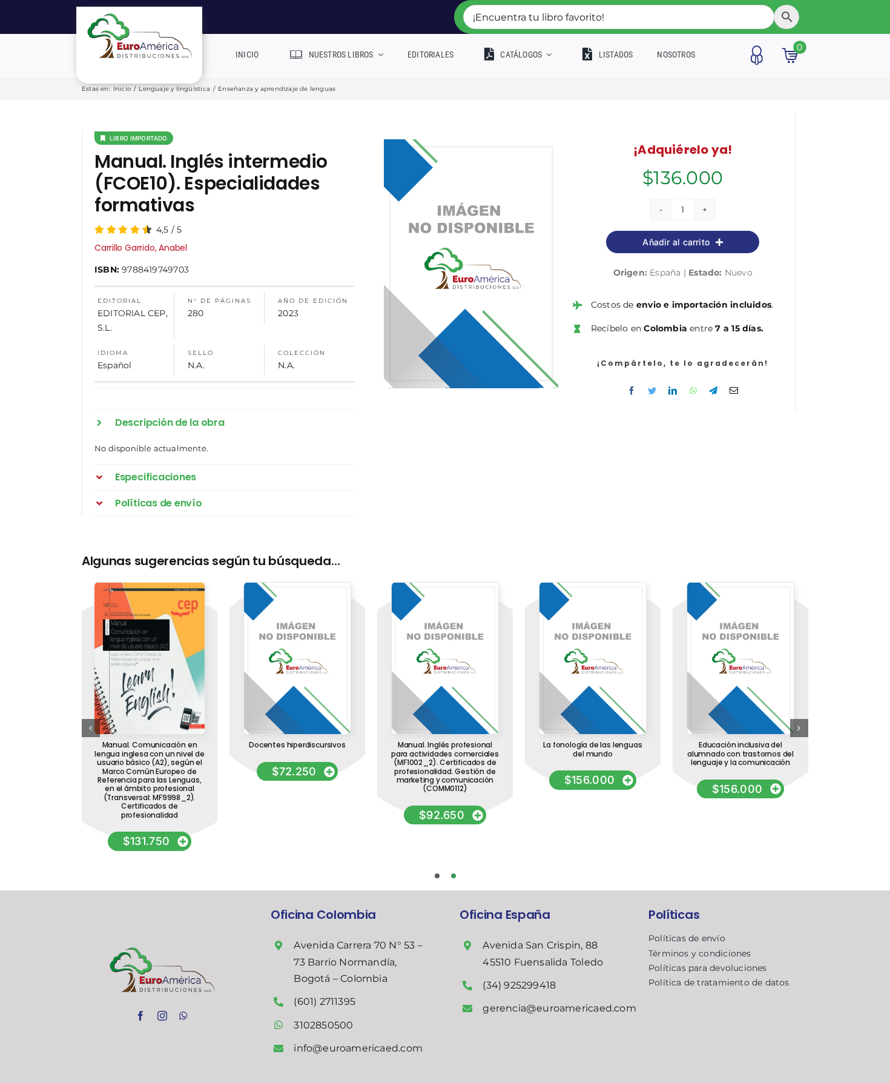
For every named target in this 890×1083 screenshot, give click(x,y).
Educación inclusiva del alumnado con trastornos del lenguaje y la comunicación (740, 753)
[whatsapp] (183, 1016)
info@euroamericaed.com (358, 1048)
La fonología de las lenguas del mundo (592, 749)
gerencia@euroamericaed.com (559, 1008)
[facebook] (140, 1016)
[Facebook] (631, 390)
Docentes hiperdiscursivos (297, 745)
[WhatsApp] (693, 390)
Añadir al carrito (676, 242)
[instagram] (162, 1016)
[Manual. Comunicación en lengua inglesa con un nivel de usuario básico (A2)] (149, 586)
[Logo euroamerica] (139, 10)
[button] (224, 423)
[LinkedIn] (672, 390)
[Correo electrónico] (734, 390)
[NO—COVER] (297, 586)
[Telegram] (713, 390)
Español (114, 365)
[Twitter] (652, 390)
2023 (288, 313)
